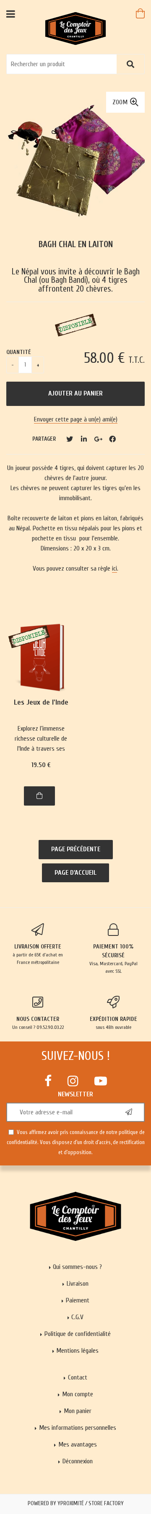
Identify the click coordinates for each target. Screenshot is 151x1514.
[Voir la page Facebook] (48, 1081)
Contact (77, 1377)
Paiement (77, 1300)
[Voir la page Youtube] (100, 1081)
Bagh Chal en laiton (76, 244)
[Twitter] (69, 439)
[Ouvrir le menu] (10, 13)
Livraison (78, 1283)
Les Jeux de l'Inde (41, 703)
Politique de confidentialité (77, 1334)
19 (41, 765)
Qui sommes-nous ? (77, 1267)
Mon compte (77, 1394)
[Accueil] (75, 28)
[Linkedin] (84, 439)
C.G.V (77, 1317)
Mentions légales (77, 1350)
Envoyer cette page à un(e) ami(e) (75, 419)
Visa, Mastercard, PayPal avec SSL (113, 958)
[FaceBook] (112, 439)
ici (114, 568)
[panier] (140, 13)
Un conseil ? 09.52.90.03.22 (38, 1022)
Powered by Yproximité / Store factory (76, 1503)
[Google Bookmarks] (98, 439)
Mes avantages (77, 1444)
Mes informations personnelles (77, 1427)
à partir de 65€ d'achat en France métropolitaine (38, 954)
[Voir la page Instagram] (73, 1081)
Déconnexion (77, 1461)
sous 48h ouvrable (113, 1022)
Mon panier (77, 1411)
